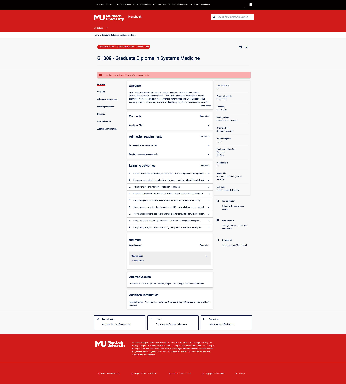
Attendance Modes (202, 5)
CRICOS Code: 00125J (181, 374)
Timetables (161, 5)
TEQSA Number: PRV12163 (145, 374)
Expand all (205, 116)
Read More (206, 106)
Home (96, 35)
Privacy (242, 374)
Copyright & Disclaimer (214, 374)
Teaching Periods (143, 5)
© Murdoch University (110, 374)
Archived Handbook (180, 5)
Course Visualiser (106, 5)
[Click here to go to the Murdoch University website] (109, 18)
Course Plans (125, 5)
